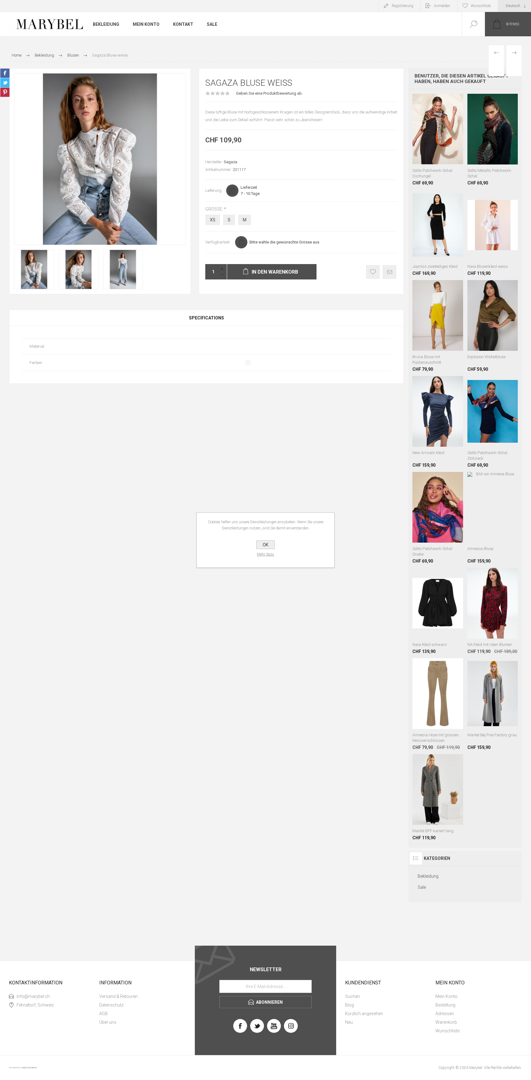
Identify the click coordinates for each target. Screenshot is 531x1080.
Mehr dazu (265, 554)
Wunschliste (447, 1030)
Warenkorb (446, 1022)
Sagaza (230, 162)
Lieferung (213, 190)
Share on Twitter (5, 82)
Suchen (352, 996)
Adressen (444, 1013)
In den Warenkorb (438, 129)
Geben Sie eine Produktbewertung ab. (269, 93)
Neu (349, 1022)
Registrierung (402, 6)
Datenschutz (111, 1005)
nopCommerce (29, 1067)
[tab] (206, 318)
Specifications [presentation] (206, 317)
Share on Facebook (5, 73)
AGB (103, 1013)
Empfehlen (389, 272)
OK (265, 544)
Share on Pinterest (5, 92)
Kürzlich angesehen (364, 1013)
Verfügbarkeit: (217, 242)
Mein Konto (446, 996)
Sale (422, 887)
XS (212, 219)
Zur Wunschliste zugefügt (373, 272)
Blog (349, 1005)
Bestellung (445, 1005)
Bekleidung (428, 876)
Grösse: (214, 209)
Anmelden (442, 6)
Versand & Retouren (118, 996)
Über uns (107, 1022)
